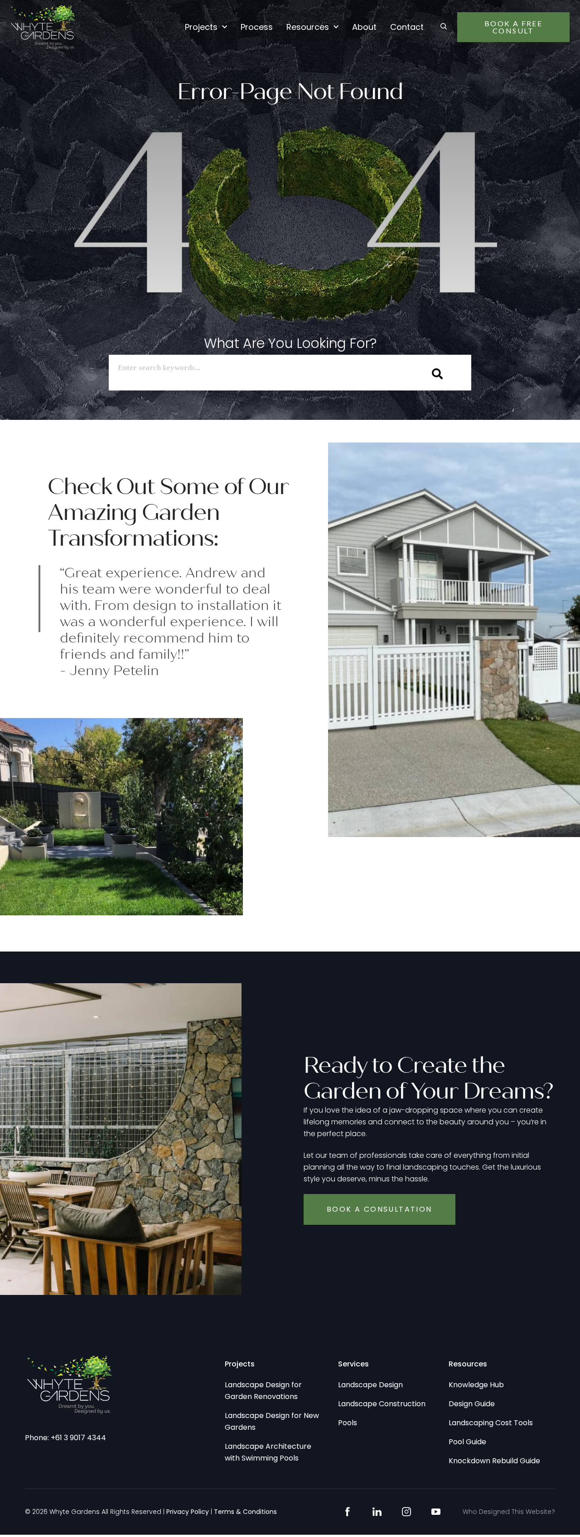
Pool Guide (467, 1442)
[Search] (437, 373)
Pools (347, 1423)
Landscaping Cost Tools (491, 1423)
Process (257, 27)
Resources (307, 27)
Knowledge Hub (476, 1385)
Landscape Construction (381, 1404)
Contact (407, 27)
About (364, 27)
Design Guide (472, 1404)
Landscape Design (370, 1385)
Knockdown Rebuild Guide (494, 1461)
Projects (201, 27)
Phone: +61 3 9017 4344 (65, 1437)
